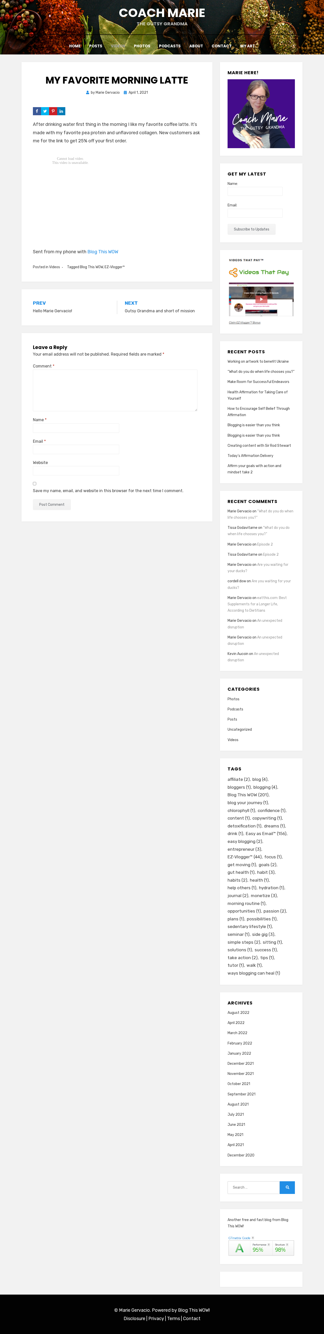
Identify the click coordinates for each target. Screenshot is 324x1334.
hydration (271, 887)
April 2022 (236, 1023)
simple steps (244, 942)
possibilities (262, 918)
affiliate (239, 779)
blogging (265, 787)
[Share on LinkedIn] (61, 111)
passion (275, 911)
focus (273, 856)
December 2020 (241, 1155)
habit (266, 872)
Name (40, 419)
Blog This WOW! (194, 1310)
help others (242, 887)
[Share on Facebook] (37, 111)
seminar (239, 934)
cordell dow (237, 581)
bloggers (239, 787)
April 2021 (236, 1145)
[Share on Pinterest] (53, 111)
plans (236, 918)
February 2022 (240, 1043)
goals (267, 864)
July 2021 (236, 1114)
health (259, 880)
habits (237, 880)
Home (74, 46)
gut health (241, 872)
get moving (242, 864)
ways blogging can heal (254, 973)
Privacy (156, 1318)
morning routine (247, 903)
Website (40, 462)
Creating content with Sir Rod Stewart (259, 445)
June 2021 (236, 1125)
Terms (173, 1318)
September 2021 (241, 1094)
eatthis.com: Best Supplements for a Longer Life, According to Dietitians (257, 604)
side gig (263, 934)
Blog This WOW (102, 252)
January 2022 (239, 1053)
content (239, 818)
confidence (272, 810)
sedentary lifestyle (250, 926)
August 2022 (238, 1013)
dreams (274, 825)
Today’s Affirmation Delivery (250, 456)
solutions (240, 949)
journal (238, 895)
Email (39, 441)
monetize (264, 895)
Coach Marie (162, 12)
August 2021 (238, 1104)
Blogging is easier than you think (254, 425)
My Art (247, 46)
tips (267, 957)
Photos (142, 46)
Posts (95, 46)
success (266, 949)
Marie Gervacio (240, 511)
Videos (118, 46)
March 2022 (237, 1033)
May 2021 (235, 1135)
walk (254, 965)
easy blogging (245, 841)
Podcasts (170, 46)
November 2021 (241, 1074)
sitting (272, 942)
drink (235, 833)
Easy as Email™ (266, 833)
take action (243, 957)
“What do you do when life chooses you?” (261, 372)
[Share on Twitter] (45, 111)
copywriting (267, 818)
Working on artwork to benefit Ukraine (258, 361)
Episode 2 (265, 544)
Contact (222, 46)
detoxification (244, 825)
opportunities (244, 911)
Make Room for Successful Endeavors (258, 382)
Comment (43, 366)
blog (260, 779)
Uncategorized (240, 729)
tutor (236, 965)
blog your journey (248, 802)
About (196, 46)
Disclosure (134, 1318)
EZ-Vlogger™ (115, 267)
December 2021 (241, 1063)
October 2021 (239, 1084)
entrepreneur (244, 849)
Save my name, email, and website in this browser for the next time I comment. (108, 490)
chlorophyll (241, 810)
